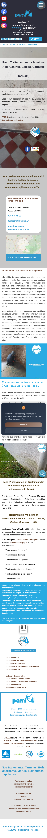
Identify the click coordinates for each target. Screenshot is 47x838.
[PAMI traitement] (23, 699)
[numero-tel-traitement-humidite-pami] (11, 39)
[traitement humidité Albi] (23, 245)
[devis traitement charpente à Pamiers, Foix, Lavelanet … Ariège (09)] (35, 132)
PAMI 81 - (11, 257)
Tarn (34, 257)
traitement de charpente (28, 540)
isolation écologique (18, 543)
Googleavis (23, 830)
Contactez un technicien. (12, 120)
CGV (23, 826)
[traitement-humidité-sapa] (23, 14)
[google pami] (35, 149)
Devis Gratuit (24, 618)
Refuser (24, 430)
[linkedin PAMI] (4, 18)
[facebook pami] (27, 149)
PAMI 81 (5, 117)
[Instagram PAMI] (4, 25)
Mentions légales (11, 826)
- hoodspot (34, 830)
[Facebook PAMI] (4, 12)
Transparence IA (35, 826)
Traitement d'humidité (23, 257)
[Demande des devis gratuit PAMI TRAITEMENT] (23, 641)
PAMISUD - (12, 830)
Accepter (23, 425)
